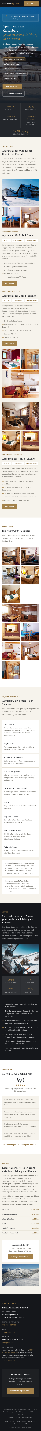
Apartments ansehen (13, 93)
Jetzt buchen (32, 4)
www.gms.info (7, 1342)
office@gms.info (8, 1332)
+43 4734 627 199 (9, 1325)
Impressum (31, 1421)
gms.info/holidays (8, 1360)
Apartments (10, 3)
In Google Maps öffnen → (20, 1257)
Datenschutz (18, 1424)
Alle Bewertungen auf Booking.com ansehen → (20, 1145)
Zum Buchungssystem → (20, 1390)
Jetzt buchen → (12, 86)
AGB (25, 1424)
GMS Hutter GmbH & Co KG (23, 1427)
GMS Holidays (21, 1421)
